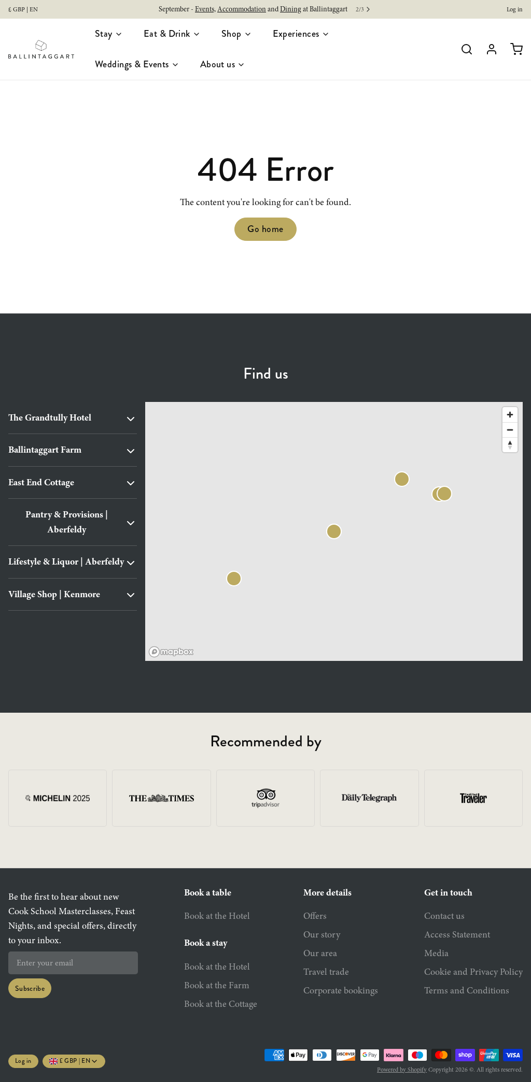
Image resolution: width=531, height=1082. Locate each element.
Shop (231, 33)
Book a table (207, 892)
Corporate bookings (340, 990)
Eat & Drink (167, 33)
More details (327, 892)
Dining (290, 9)
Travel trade (326, 971)
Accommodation (241, 9)
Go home (265, 229)
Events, (205, 9)
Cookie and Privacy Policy (473, 971)
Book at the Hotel (217, 916)
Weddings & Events (132, 64)
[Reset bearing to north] (510, 444)
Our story (321, 934)
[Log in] (487, 49)
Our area (320, 953)
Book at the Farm (216, 985)
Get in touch (448, 892)
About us (217, 64)
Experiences (296, 33)
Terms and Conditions (466, 990)
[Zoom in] (510, 414)
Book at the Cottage (220, 1004)
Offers (315, 916)
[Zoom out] (510, 429)
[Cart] (512, 49)
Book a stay (205, 942)
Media (436, 953)
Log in (515, 9)
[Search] (462, 49)
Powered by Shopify (402, 1069)
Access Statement (457, 934)
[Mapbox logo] (171, 652)
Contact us (444, 916)
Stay (104, 33)
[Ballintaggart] (41, 49)
